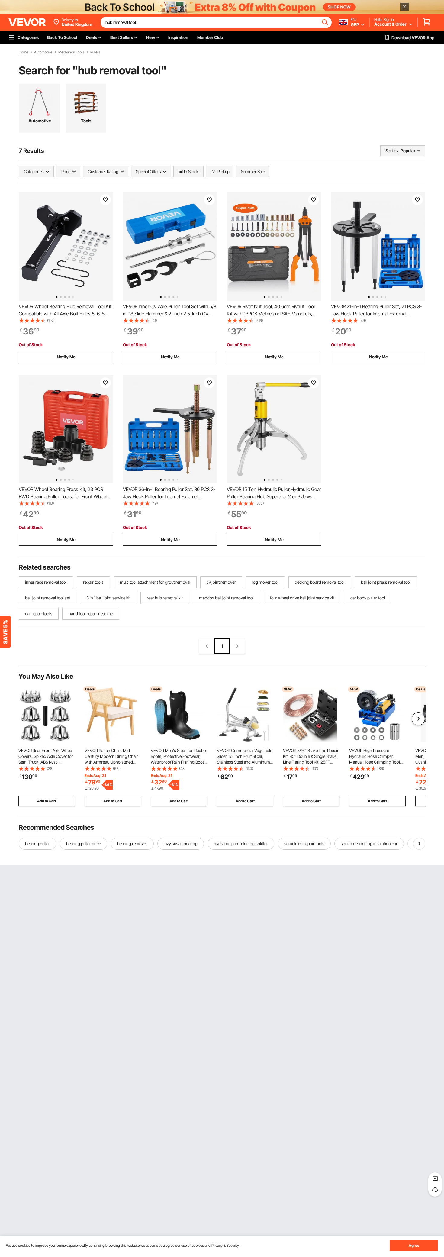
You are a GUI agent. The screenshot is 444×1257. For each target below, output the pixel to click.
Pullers (95, 52)
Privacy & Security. (225, 1245)
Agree (414, 1245)
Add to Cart (46, 801)
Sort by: (392, 150)
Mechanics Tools (71, 52)
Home (23, 52)
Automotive (43, 52)
